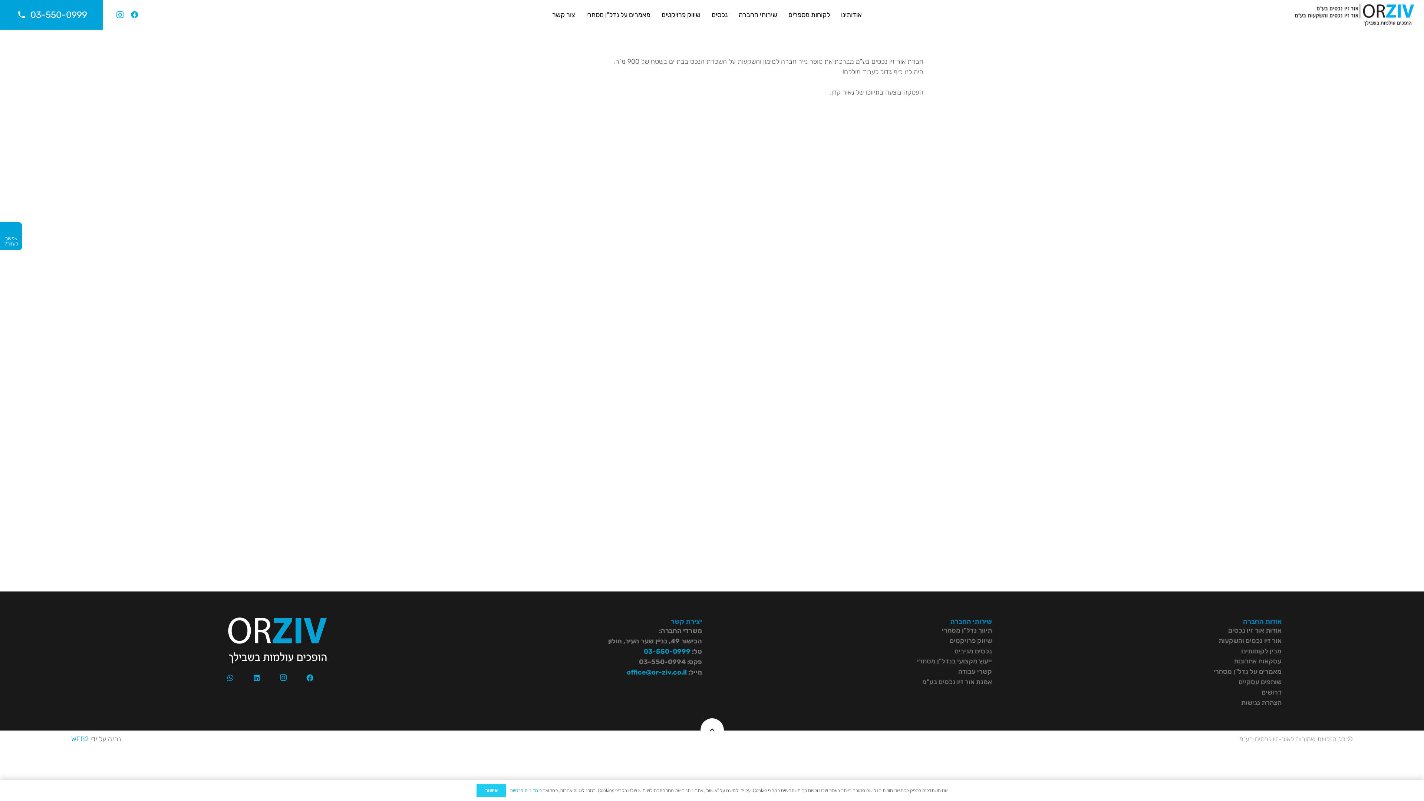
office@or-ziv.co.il (657, 672)
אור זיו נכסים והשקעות (1250, 641)
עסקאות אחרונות (1258, 661)
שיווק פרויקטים (971, 641)
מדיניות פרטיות (524, 790)
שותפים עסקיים (1260, 682)
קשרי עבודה (975, 672)
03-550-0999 (667, 651)
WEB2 (80, 739)
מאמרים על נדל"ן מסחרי (1247, 672)
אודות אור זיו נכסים (1255, 630)
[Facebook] (134, 14)
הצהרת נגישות (1261, 703)
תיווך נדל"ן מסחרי (967, 630)
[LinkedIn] (257, 678)
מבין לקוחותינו (1261, 651)
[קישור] (1354, 15)
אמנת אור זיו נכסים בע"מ (957, 682)
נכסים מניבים (973, 651)
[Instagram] (119, 14)
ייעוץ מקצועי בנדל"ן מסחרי (954, 661)
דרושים (1272, 692)
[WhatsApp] (231, 678)
